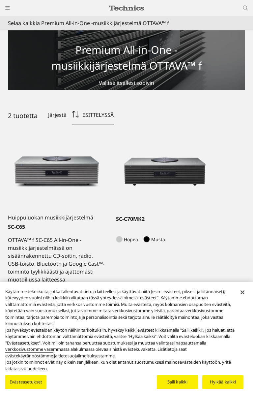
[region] (126, 339)
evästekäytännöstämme (29, 356)
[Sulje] (242, 292)
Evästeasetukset (26, 382)
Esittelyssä (98, 114)
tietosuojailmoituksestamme (86, 356)
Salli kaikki (177, 382)
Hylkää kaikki (223, 382)
